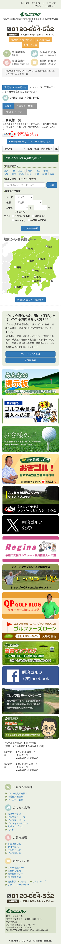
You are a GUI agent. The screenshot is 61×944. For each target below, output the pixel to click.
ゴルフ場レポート (16, 820)
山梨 (29, 174)
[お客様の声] (30, 439)
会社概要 (24, 3)
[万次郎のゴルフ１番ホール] (30, 727)
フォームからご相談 (30, 354)
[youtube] (30, 469)
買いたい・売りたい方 (22, 39)
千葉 (45, 170)
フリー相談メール (16, 867)
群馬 (21, 174)
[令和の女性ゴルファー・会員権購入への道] (30, 549)
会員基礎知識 (14, 844)
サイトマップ (49, 3)
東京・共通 (9, 170)
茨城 (6, 174)
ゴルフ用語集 (14, 853)
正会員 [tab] (8, 105)
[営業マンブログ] (30, 653)
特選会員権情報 (15, 796)
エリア (9, 197)
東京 (38, 277)
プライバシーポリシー (45, 6)
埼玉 (38, 170)
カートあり (20, 220)
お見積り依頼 (14, 870)
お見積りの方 (43, 39)
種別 (8, 202)
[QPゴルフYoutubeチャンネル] (30, 577)
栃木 (14, 174)
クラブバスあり (22, 216)
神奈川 (21, 170)
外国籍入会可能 (38, 220)
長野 (37, 174)
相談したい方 (30, 45)
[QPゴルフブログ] (30, 605)
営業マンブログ (15, 826)
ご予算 (9, 207)
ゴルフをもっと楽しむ (19, 823)
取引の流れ (13, 847)
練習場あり (40, 216)
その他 (7, 216)
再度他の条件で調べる (15, 87)
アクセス (35, 3)
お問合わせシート (16, 873)
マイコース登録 (15, 799)
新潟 (44, 174)
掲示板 (11, 829)
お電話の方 (30, 360)
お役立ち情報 (14, 814)
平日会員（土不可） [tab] (15, 112)
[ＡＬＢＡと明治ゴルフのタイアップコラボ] (30, 500)
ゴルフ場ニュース (16, 817)
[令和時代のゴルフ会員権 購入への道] (30, 411)
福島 (52, 174)
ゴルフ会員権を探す (17, 793)
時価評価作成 (14, 877)
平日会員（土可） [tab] (25, 105)
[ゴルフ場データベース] (30, 701)
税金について (14, 850)
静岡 (30, 170)
